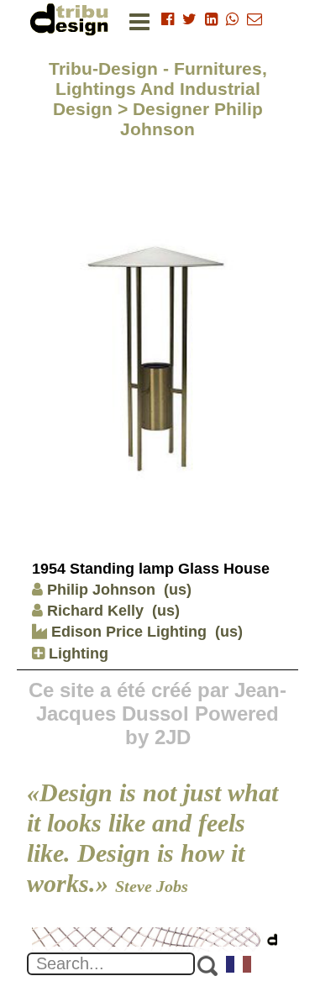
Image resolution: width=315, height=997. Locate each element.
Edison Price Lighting (127, 631)
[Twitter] (189, 19)
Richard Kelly (95, 610)
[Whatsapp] (232, 19)
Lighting (76, 653)
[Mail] (254, 19)
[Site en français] (239, 965)
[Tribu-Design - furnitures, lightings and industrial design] (72, 19)
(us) (178, 589)
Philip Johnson (101, 589)
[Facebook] (167, 19)
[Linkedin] (211, 19)
